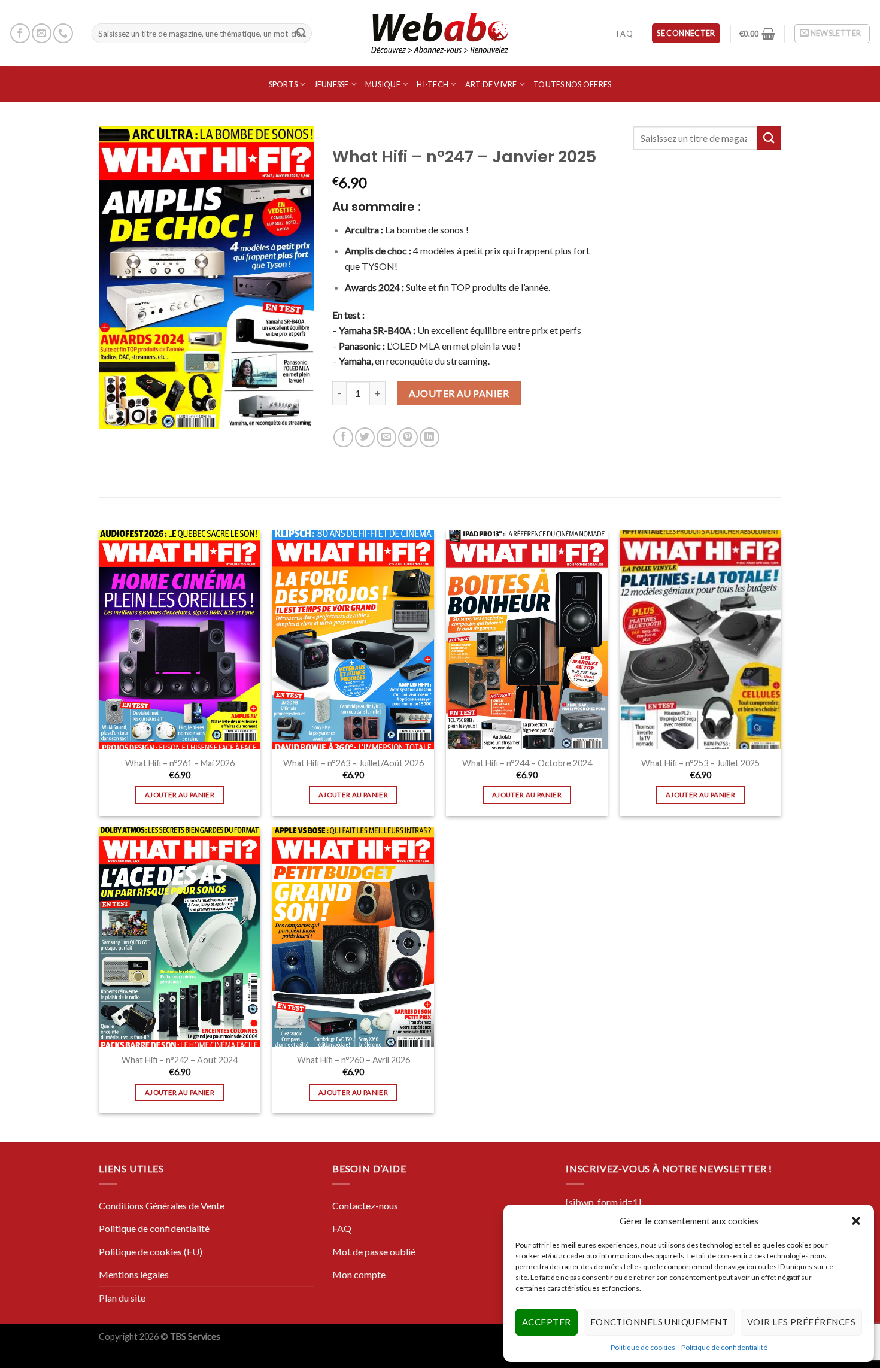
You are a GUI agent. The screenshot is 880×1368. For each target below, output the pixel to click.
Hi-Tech (432, 84)
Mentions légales (134, 1274)
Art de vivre (491, 84)
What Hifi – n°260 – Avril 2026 (353, 1060)
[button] (856, 1221)
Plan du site (122, 1297)
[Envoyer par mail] (386, 437)
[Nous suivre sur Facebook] (20, 33)
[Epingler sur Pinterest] (408, 437)
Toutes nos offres (572, 84)
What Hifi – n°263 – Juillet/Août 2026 (353, 763)
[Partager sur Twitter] (365, 437)
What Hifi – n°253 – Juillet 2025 (700, 763)
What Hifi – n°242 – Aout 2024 (180, 1060)
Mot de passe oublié (373, 1251)
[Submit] (301, 33)
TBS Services (195, 1336)
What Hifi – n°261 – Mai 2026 (180, 763)
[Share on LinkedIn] (429, 437)
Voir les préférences (801, 1322)
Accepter (546, 1322)
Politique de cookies (643, 1347)
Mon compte (359, 1274)
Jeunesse (331, 84)
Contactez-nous (365, 1205)
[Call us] (63, 33)
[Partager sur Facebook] (343, 437)
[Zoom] (114, 414)
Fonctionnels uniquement (659, 1322)
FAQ (625, 33)
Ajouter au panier (459, 393)
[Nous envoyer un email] (41, 33)
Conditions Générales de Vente (161, 1205)
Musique (382, 84)
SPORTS (283, 84)
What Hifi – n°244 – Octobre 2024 (527, 763)
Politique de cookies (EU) (150, 1251)
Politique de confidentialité (724, 1347)
